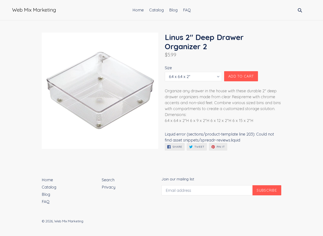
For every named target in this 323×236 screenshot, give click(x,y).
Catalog (156, 10)
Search (108, 179)
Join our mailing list (178, 179)
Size (168, 67)
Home (138, 10)
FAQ (187, 10)
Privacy (108, 187)
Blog (173, 10)
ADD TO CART (241, 76)
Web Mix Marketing (68, 221)
